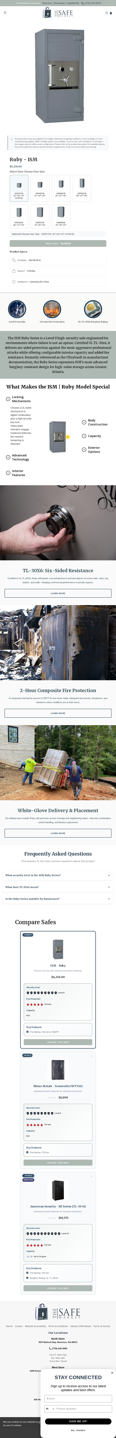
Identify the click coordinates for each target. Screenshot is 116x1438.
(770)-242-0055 (93, 3)
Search (9, 1326)
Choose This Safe (58, 1162)
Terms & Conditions (58, 1326)
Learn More (58, 593)
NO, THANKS (78, 1430)
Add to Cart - (58, 243)
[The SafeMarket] (58, 13)
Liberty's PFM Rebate (80, 1326)
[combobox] (50, 1408)
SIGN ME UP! (78, 1421)
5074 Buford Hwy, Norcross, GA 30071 (58, 1342)
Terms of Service (101, 1326)
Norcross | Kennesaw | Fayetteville (60, 3)
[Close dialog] (112, 1373)
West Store (58, 1367)
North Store (58, 1338)
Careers (19, 1326)
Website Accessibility (35, 1326)
